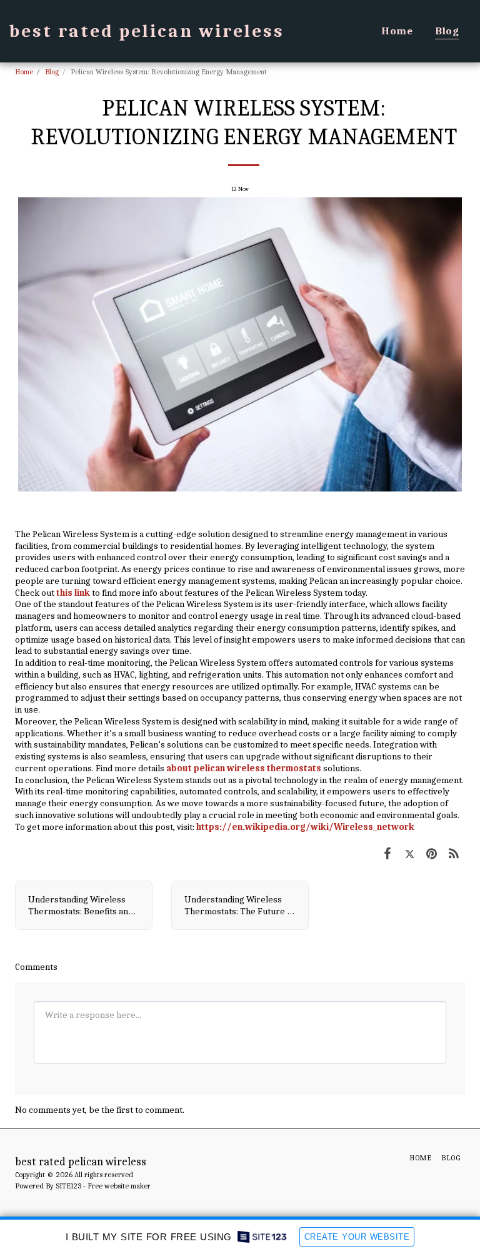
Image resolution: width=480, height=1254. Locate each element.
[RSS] (454, 853)
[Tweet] (410, 853)
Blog (52, 71)
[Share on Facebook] (387, 853)
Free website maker (119, 1186)
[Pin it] (432, 853)
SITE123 (68, 1186)
